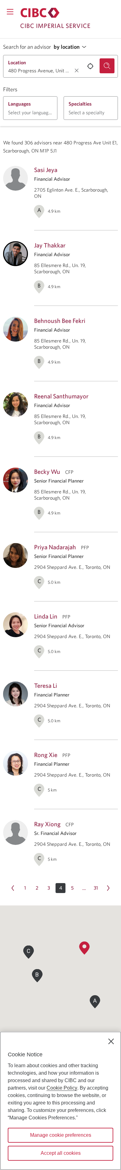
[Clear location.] (76, 70)
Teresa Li (45, 685)
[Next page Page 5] (108, 888)
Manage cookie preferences (60, 1135)
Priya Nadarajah (55, 547)
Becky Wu (47, 471)
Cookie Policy (62, 1088)
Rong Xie (45, 755)
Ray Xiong (47, 824)
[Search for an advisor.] (107, 65)
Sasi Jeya (45, 170)
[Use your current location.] (90, 66)
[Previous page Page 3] (12, 888)
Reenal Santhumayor (61, 396)
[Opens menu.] (10, 12)
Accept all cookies (61, 1153)
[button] (72, 47)
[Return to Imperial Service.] (40, 13)
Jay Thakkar (49, 245)
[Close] (111, 1041)
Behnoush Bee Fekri (59, 320)
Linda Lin (45, 616)
